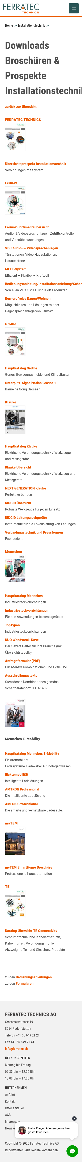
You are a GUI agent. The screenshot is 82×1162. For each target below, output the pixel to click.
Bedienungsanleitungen (34, 977)
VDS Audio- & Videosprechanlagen (31, 248)
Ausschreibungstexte (21, 676)
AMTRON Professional (22, 789)
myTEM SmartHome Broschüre (28, 867)
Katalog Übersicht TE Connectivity (31, 931)
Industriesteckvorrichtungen (26, 610)
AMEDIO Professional (21, 804)
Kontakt (10, 1101)
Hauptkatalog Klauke (21, 446)
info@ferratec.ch (16, 1049)
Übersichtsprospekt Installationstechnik (35, 164)
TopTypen (12, 625)
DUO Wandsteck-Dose (22, 640)
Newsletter (12, 1128)
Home (9, 25)
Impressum (12, 1122)
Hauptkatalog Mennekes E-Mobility (32, 754)
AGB (8, 1115)
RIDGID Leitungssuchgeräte (26, 518)
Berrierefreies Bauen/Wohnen (27, 299)
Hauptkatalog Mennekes (24, 596)
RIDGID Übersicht (18, 503)
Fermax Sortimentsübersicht (27, 227)
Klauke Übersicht (18, 467)
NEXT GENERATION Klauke (25, 488)
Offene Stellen (15, 1108)
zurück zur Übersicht (21, 107)
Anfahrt (10, 1095)
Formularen (24, 983)
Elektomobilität (16, 775)
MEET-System (15, 269)
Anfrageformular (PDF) (22, 661)
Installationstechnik (31, 25)
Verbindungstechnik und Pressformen (34, 532)
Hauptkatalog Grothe (21, 368)
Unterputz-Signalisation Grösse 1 (30, 383)
